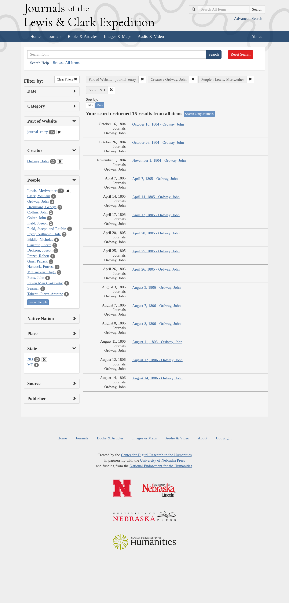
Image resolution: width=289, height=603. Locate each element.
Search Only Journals (199, 114)
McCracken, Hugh (41, 272)
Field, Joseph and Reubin (46, 229)
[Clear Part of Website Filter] (59, 132)
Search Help (39, 63)
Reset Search (240, 54)
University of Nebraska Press (162, 460)
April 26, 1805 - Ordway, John (156, 269)
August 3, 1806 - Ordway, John (156, 287)
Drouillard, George (41, 207)
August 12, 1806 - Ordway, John (157, 360)
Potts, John (35, 277)
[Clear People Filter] (68, 191)
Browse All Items (66, 62)
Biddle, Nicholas (40, 239)
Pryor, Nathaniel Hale (44, 234)
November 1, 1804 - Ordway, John (159, 160)
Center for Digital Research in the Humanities (156, 455)
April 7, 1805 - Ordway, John (155, 178)
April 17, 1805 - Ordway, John (156, 215)
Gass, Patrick (37, 261)
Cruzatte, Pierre (39, 245)
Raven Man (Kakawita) (45, 283)
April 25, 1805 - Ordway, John (156, 251)
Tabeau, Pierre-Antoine (45, 294)
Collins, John (37, 212)
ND (30, 359)
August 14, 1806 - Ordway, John (157, 378)
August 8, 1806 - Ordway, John (156, 323)
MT (30, 364)
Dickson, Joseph (39, 250)
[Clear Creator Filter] (60, 161)
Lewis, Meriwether (41, 191)
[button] (142, 79)
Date (100, 105)
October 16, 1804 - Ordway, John (158, 124)
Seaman (33, 288)
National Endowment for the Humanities (161, 466)
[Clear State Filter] (44, 359)
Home (35, 36)
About (256, 36)
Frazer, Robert (38, 256)
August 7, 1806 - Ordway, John (156, 306)
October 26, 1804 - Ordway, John (158, 142)
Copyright (223, 438)
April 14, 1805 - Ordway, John (156, 197)
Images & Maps (117, 36)
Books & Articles (83, 36)
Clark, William (38, 196)
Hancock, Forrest (40, 266)
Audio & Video (151, 36)
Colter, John (36, 218)
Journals (54, 36)
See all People (38, 302)
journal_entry (37, 132)
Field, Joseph (37, 223)
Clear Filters (65, 79)
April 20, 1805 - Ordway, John (156, 233)
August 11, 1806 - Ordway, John (157, 342)
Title (90, 105)
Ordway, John (38, 161)
